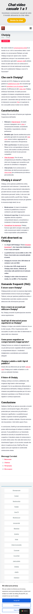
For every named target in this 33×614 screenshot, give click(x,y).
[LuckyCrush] (3, 28)
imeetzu (16, 534)
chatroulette (16, 561)
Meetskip (16, 528)
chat (24, 61)
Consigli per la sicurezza (12, 225)
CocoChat (16, 556)
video (22, 124)
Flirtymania (8, 466)
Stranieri (28, 245)
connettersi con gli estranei (15, 86)
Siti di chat (5, 41)
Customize (16, 605)
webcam (19, 61)
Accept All (16, 600)
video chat (22, 89)
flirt (18, 102)
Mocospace (8, 469)
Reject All (16, 610)
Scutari (16, 496)
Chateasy (16, 577)
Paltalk (16, 507)
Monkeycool (16, 517)
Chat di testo (16, 122)
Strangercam (16, 490)
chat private (8, 172)
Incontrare (7, 247)
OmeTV (16, 512)
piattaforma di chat (13, 84)
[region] (16, 598)
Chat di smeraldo (16, 545)
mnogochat (16, 523)
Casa (2, 37)
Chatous (7, 462)
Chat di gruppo (9, 157)
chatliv (16, 572)
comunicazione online (20, 48)
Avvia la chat (16, 20)
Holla (16, 539)
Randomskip (16, 501)
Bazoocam (7, 459)
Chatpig (16, 566)
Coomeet (16, 550)
